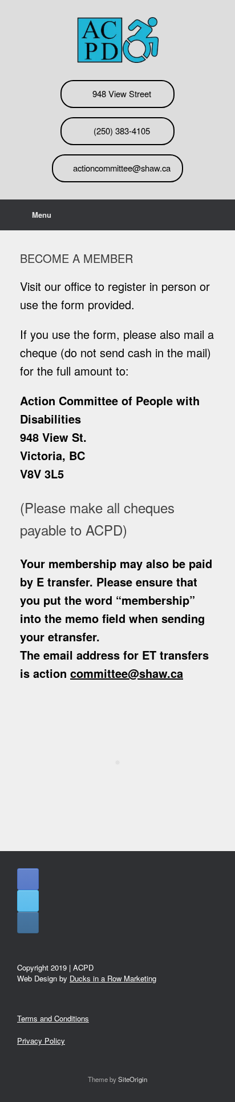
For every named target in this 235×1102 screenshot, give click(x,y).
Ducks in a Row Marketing (113, 978)
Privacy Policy (41, 1040)
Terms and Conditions (53, 1018)
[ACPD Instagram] (28, 922)
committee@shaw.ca (126, 673)
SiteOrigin (132, 1079)
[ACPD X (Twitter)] (28, 901)
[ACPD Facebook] (28, 879)
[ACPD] (117, 40)
